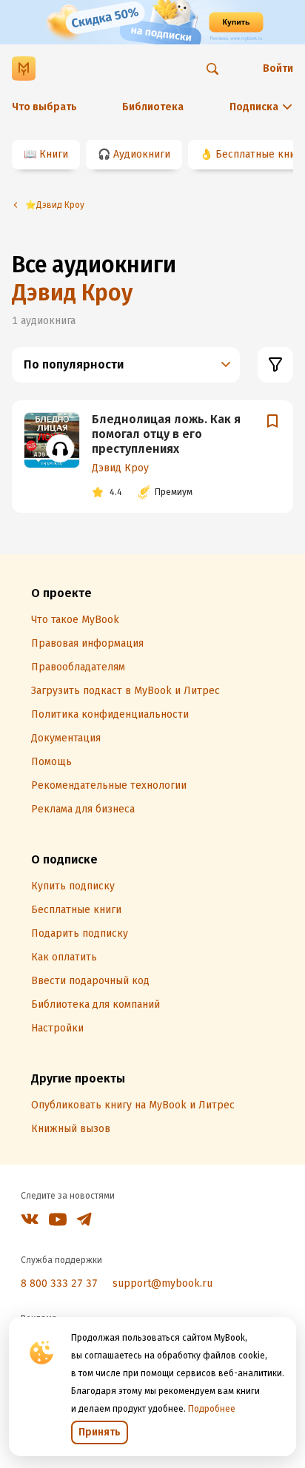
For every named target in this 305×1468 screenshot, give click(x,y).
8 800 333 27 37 (59, 1283)
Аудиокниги (141, 154)
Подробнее (211, 1409)
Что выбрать (44, 107)
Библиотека (153, 107)
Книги (53, 154)
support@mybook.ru (162, 1283)
